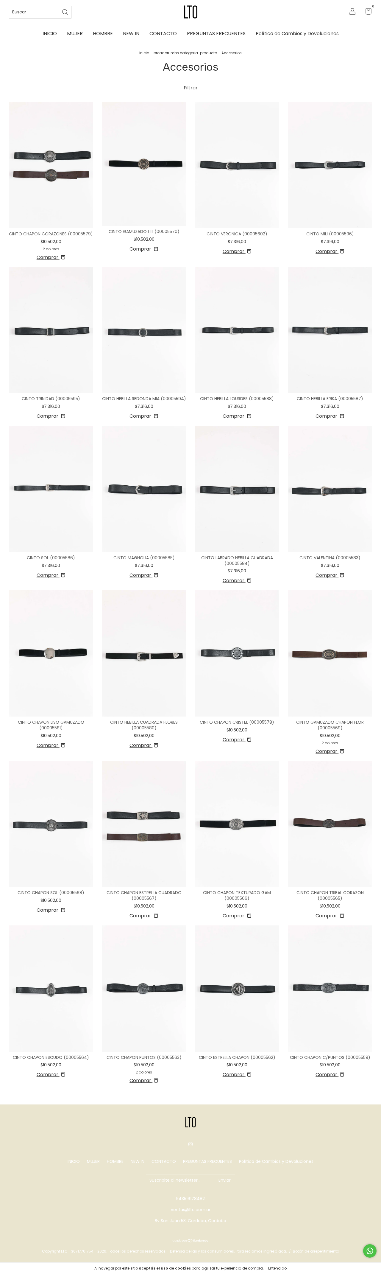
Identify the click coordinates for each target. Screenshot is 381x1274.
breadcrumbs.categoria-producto (185, 52)
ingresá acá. (275, 1251)
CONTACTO (163, 33)
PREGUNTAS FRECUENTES (216, 33)
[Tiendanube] (190, 1241)
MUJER (75, 33)
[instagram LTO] (190, 1144)
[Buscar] (65, 11)
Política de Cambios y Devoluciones (297, 33)
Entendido (277, 1268)
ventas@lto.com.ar (190, 1210)
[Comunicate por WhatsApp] (370, 1251)
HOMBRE (103, 33)
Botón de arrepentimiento (316, 1251)
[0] (366, 12)
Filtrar (191, 87)
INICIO (50, 33)
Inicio (144, 52)
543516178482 (190, 1199)
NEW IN (131, 33)
